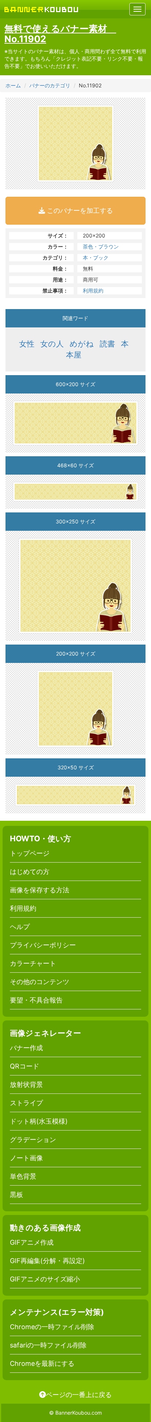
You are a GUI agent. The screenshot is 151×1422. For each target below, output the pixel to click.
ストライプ (26, 1103)
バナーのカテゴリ (49, 85)
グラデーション (33, 1139)
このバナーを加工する (79, 210)
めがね (82, 343)
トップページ (29, 853)
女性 (26, 343)
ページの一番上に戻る (79, 1394)
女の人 (52, 343)
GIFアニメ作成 (32, 1242)
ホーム (13, 85)
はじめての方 (29, 871)
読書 (107, 343)
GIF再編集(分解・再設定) (47, 1261)
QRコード (24, 1066)
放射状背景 (26, 1084)
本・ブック (95, 257)
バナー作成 (26, 1048)
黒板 (16, 1194)
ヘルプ (20, 927)
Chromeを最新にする (42, 1363)
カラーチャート (33, 963)
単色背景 (23, 1176)
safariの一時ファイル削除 (48, 1345)
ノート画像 (26, 1158)
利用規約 (93, 290)
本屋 (73, 354)
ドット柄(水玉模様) (39, 1121)
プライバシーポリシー (43, 945)
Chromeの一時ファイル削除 (52, 1327)
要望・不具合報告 (36, 1000)
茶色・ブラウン (101, 246)
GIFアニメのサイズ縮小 (45, 1279)
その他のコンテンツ (39, 982)
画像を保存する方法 (39, 890)
